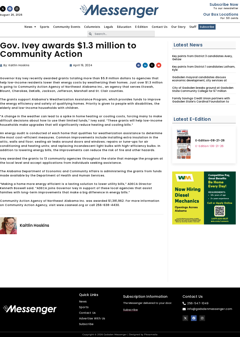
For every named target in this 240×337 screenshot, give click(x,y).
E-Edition (141, 27)
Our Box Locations (220, 14)
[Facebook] (10, 9)
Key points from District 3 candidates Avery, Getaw (202, 58)
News (28, 27)
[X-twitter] (3, 9)
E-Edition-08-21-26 (210, 140)
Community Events (66, 27)
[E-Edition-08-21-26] (184, 145)
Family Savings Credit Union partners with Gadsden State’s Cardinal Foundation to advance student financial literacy (201, 101)
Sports (44, 27)
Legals (108, 27)
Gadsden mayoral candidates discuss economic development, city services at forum (199, 80)
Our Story (178, 27)
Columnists (92, 27)
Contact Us (160, 27)
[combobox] (121, 34)
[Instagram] (17, 9)
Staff (192, 27)
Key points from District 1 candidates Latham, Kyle (203, 68)
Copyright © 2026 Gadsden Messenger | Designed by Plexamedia (120, 334)
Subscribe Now (224, 4)
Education (124, 27)
